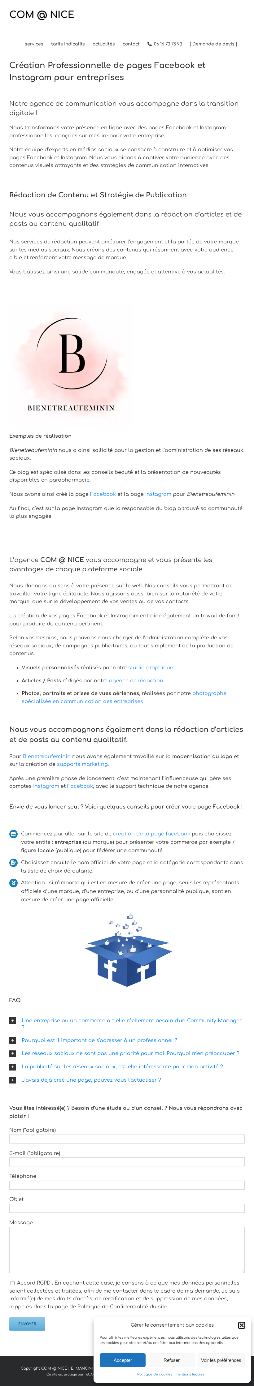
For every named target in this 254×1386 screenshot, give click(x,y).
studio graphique (150, 668)
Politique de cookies (154, 1374)
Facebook (103, 494)
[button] (242, 1325)
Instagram (158, 494)
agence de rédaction (136, 681)
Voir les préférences (221, 1360)
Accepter (123, 1360)
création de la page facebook (151, 834)
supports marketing (82, 764)
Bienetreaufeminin (47, 756)
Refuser (172, 1360)
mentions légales (189, 1374)
